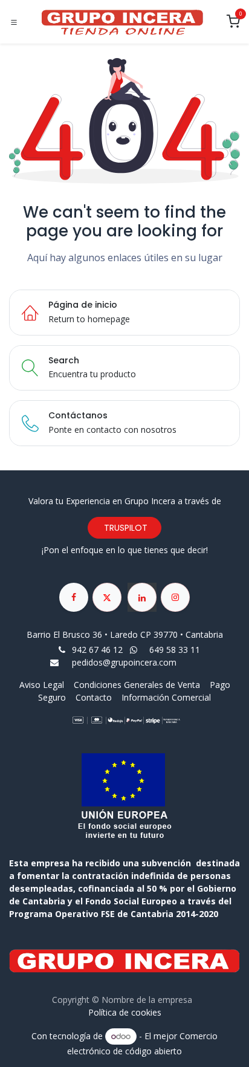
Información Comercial (166, 697)
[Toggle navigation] (14, 22)
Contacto (94, 697)
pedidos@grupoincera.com (124, 662)
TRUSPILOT (124, 528)
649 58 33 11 (175, 649)
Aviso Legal (42, 684)
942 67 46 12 (97, 649)
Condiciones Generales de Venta (137, 684)
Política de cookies (124, 1012)
